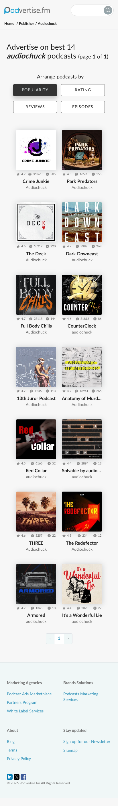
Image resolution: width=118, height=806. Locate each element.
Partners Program (22, 703)
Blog (11, 742)
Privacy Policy (19, 759)
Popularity (35, 90)
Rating (83, 90)
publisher (26, 24)
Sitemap (70, 751)
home (9, 24)
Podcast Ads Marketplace (29, 694)
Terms (12, 750)
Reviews (35, 107)
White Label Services (25, 711)
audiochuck (47, 24)
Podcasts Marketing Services (80, 697)
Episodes (82, 107)
